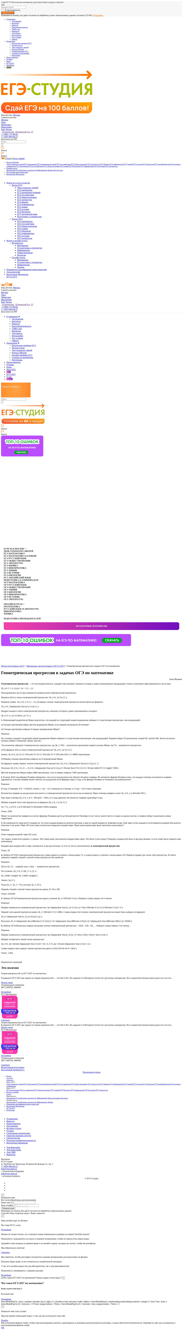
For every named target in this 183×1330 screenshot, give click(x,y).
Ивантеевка (6, 127)
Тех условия (16, 37)
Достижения (16, 21)
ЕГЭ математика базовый (46, 164)
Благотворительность (20, 27)
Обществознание (25, 253)
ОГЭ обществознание (51, 166)
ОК (2, 1328)
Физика (50, 170)
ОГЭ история (100, 166)
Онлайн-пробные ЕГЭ (20, 51)
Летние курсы (17, 45)
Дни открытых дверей (20, 47)
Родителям (10, 1110)
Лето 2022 (11, 369)
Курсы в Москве (18, 49)
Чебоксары (6, 125)
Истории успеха (13, 1128)
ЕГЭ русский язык (63, 164)
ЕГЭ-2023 (10, 374)
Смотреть (5, 1020)
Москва (16, 115)
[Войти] (2, 153)
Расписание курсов (91, 1072)
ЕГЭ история (138, 164)
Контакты (15, 23)
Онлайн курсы (18, 257)
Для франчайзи (13, 1147)
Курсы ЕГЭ (17, 185)
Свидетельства (13, 1138)
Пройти (4, 1320)
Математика (11, 170)
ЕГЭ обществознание (79, 164)
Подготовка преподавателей (17, 172)
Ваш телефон (7, 1205)
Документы (16, 33)
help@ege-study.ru (9, 1169)
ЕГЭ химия (128, 164)
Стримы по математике (20, 53)
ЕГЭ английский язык (162, 164)
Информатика (42, 170)
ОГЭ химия (64, 166)
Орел (3, 122)
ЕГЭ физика (104, 164)
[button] (3, 650)
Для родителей (13, 272)
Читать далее (7, 982)
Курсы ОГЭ (17, 219)
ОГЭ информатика (87, 166)
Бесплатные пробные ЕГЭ (21, 43)
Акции (8, 67)
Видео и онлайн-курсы (16, 241)
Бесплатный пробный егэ (12, 1070)
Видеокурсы (58, 170)
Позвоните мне (8, 1208)
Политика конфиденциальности (21, 1140)
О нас (9, 377)
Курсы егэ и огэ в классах (18, 183)
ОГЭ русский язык (36, 166)
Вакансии (15, 31)
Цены (8, 61)
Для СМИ (10, 1152)
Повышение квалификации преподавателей (26, 269)
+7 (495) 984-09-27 (9, 137)
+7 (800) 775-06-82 (9, 134)
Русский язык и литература (26, 170)
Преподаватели (12, 57)
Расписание (10, 41)
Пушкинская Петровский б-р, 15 (17, 132)
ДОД (8, 372)
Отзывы (9, 59)
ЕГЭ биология (148, 164)
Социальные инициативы (18, 1133)
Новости (15, 25)
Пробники (10, 65)
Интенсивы (16, 55)
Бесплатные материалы (91, 626)
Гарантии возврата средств (18, 1135)
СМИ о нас (16, 29)
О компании (10, 19)
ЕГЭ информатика (116, 164)
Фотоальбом (16, 35)
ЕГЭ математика (30, 164)
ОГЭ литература (111, 166)
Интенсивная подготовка (12, 1067)
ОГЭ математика (22, 166)
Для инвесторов (13, 1150)
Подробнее (98, 15)
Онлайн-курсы (11, 168)
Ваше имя (5, 1202)
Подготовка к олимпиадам (29, 216)
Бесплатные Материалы (15, 174)
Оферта (14, 39)
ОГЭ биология (74, 166)
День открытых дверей (15, 164)
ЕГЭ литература (93, 164)
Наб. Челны (6, 129)
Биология (21, 255)
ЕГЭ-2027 (10, 63)
